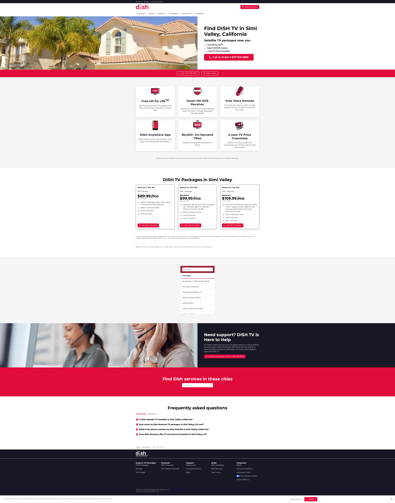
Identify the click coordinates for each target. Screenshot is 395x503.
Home (138, 447)
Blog (188, 472)
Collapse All (151, 414)
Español (146, 1)
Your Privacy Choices (248, 476)
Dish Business (217, 469)
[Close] (391, 499)
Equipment (191, 465)
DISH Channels (167, 465)
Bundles (139, 469)
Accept (310, 499)
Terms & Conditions (244, 469)
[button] (211, 385)
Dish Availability (217, 465)
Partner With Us (243, 480)
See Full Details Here (176, 489)
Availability (146, 447)
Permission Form (243, 472)
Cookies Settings (296, 499)
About (239, 465)
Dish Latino (216, 472)
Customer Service (193, 469)
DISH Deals (140, 472)
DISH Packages (142, 465)
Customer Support (157, 1)
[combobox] (195, 385)
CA (154, 447)
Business (138, 1)
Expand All (141, 414)
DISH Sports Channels (170, 469)
